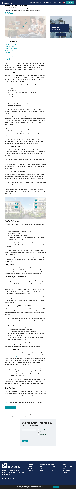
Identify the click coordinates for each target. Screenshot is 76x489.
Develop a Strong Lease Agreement (13, 56)
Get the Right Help (9, 58)
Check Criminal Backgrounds (11, 48)
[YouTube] (13, 478)
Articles (30, 468)
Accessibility (65, 472)
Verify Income (8, 52)
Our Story (30, 466)
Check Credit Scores (10, 46)
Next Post (60, 455)
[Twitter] (5, 478)
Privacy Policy (54, 484)
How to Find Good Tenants (11, 44)
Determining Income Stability (11, 54)
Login (60, 2)
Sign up (41, 470)
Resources (48, 2)
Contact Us (30, 470)
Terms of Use (31, 484)
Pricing (41, 468)
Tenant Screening (20, 356)
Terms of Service (43, 484)
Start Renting (8, 59)
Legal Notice (65, 474)
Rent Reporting (25, 370)
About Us (55, 2)
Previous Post (16, 455)
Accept (55, 487)
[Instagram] (10, 478)
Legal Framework (66, 470)
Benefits (41, 466)
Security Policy (65, 484)
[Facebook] (2, 478)
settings (48, 487)
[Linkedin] (8, 478)
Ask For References (9, 50)
